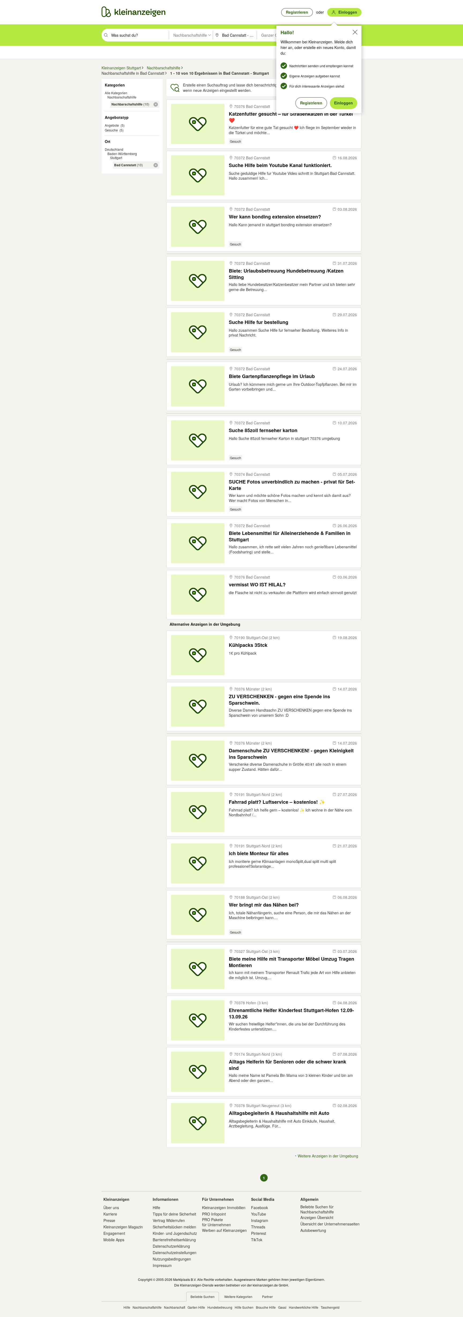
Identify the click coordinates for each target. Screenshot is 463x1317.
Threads (258, 1226)
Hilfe (156, 1207)
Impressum (162, 1265)
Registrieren (311, 102)
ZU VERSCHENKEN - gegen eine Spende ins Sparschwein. (279, 699)
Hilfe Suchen (244, 1307)
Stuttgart (116, 157)
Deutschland (114, 149)
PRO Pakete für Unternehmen (216, 1222)
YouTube (258, 1214)
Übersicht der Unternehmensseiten (330, 1224)
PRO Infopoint (214, 1214)
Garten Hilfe (196, 1307)
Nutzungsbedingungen (172, 1259)
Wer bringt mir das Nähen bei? (264, 905)
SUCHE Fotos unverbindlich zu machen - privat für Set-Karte (292, 485)
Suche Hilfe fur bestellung (258, 322)
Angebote (112, 125)
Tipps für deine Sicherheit (174, 1214)
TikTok (256, 1239)
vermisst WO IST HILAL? (257, 585)
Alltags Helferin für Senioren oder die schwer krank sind (287, 1065)
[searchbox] (139, 35)
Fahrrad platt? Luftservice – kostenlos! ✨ (277, 802)
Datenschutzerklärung (171, 1246)
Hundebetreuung (219, 1307)
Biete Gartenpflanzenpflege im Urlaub (272, 376)
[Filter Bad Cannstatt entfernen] (156, 165)
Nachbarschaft (174, 1307)
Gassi (282, 1307)
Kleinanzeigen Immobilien (223, 1207)
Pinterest (258, 1233)
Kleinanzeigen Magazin (123, 1226)
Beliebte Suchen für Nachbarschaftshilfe (317, 1209)
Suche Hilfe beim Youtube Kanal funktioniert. (280, 165)
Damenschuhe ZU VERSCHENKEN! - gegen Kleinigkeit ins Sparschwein (291, 754)
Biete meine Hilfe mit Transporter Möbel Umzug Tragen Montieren (291, 962)
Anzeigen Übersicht (316, 1217)
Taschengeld (330, 1307)
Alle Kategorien (116, 92)
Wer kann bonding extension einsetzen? (275, 217)
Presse (109, 1220)
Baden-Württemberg (122, 153)
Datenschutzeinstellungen (174, 1252)
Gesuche (111, 130)
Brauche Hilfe (266, 1307)
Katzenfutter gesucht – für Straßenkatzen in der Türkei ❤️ (291, 117)
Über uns (111, 1207)
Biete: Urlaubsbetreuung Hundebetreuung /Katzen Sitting (286, 274)
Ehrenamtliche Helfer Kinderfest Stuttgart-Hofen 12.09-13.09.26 (291, 1013)
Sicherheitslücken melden (174, 1226)
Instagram (259, 1220)
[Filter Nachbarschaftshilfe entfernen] (156, 104)
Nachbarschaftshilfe (121, 97)
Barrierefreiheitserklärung (174, 1239)
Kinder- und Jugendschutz (175, 1233)
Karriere (110, 1214)
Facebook (259, 1207)
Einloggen (343, 102)
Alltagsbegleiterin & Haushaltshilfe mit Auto (279, 1113)
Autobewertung (313, 1230)
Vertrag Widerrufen (169, 1220)
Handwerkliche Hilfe (303, 1307)
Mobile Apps (113, 1239)
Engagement (114, 1233)
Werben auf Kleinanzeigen (224, 1230)
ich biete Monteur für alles (259, 853)
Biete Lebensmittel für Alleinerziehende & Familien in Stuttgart (289, 536)
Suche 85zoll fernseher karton (263, 430)
